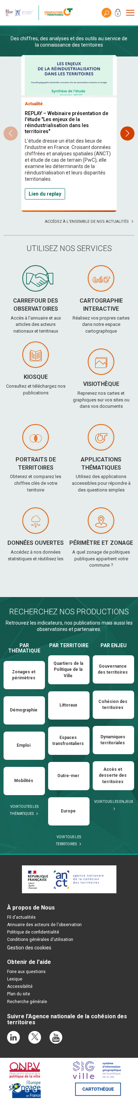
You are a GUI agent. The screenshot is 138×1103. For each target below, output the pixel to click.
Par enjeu (113, 645)
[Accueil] (60, 12)
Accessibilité (20, 986)
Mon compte (118, 14)
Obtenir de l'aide (29, 962)
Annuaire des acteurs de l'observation (44, 924)
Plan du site (18, 993)
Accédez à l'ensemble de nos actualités (87, 221)
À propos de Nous (31, 907)
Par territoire (68, 645)
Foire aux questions (26, 971)
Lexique (14, 979)
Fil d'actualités (21, 917)
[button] (127, 133)
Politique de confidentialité (33, 932)
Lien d (36, 194)
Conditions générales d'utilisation (40, 939)
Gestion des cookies (29, 947)
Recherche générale (27, 1001)
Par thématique (24, 648)
